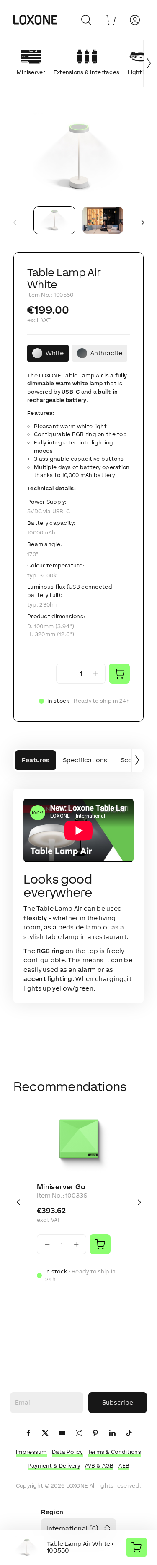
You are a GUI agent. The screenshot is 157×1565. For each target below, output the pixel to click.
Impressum (31, 1452)
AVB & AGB (99, 1466)
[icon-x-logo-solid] (45, 1434)
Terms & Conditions (114, 1452)
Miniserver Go (61, 1187)
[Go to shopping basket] (110, 20)
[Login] (135, 20)
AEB (123, 1466)
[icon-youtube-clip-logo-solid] (62, 1434)
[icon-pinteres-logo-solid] (95, 1434)
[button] (78, 156)
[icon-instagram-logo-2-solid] (78, 1434)
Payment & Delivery (54, 1466)
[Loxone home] (35, 20)
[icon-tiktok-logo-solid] (129, 1434)
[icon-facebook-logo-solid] (28, 1434)
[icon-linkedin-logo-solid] (112, 1434)
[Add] (100, 1244)
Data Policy (67, 1452)
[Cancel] (86, 20)
